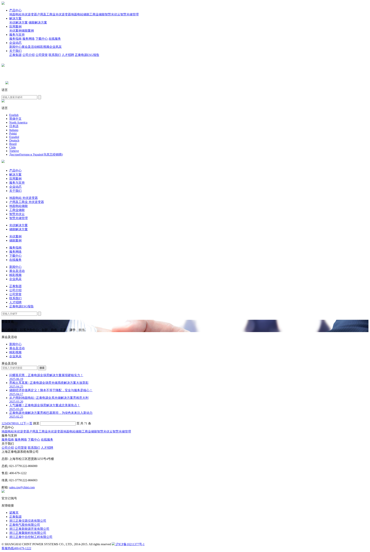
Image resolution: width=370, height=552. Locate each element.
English (13, 115)
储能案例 (28, 30)
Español (14, 137)
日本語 (13, 126)
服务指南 (15, 38)
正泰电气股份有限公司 (24, 524)
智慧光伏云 (112, 14)
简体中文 (15, 118)
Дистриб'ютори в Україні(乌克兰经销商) (36, 154)
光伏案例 (15, 30)
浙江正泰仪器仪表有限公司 (27, 520)
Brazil (13, 144)
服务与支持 (17, 34)
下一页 (27, 423)
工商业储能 (97, 14)
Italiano (13, 130)
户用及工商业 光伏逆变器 (26, 202)
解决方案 (15, 18)
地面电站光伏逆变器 (23, 14)
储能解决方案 (38, 22)
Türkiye (14, 150)
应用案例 (15, 26)
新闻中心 (15, 46)
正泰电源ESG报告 (87, 54)
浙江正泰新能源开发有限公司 (29, 528)
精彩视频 (43, 46)
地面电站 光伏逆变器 (23, 197)
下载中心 (41, 38)
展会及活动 (29, 46)
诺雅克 (13, 512)
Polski (13, 133)
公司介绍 (28, 54)
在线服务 (55, 38)
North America (18, 122)
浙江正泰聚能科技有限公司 (27, 532)
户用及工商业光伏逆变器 (54, 14)
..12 (20, 423)
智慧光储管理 (129, 14)
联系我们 (55, 54)
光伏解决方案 (18, 22)
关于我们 (15, 50)
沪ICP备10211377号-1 (130, 544)
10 (16, 423)
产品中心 (15, 10)
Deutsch (14, 140)
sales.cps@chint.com (22, 487)
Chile (12, 147)
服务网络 (28, 38)
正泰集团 (15, 54)
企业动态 (15, 42)
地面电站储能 (80, 14)
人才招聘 (68, 54)
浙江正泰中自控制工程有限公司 (30, 537)
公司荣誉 (41, 54)
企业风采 (55, 46)
